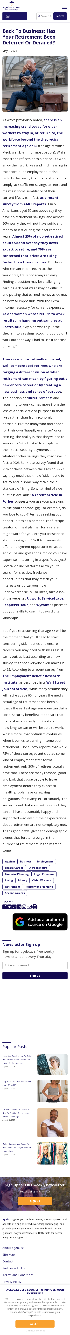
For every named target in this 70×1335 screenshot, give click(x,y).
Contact (8, 1261)
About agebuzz (13, 1248)
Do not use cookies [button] (35, 1330)
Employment (45, 861)
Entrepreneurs (37, 868)
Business (25, 861)
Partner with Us (13, 1268)
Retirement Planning (39, 886)
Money (22, 880)
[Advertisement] (26, 1008)
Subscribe (16, 16)
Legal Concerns (44, 874)
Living (9, 880)
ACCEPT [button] (35, 1324)
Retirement (12, 886)
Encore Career (14, 868)
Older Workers (41, 880)
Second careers (15, 893)
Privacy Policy (11, 1282)
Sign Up (35, 1201)
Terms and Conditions (18, 1275)
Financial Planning (17, 874)
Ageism (10, 861)
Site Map (8, 1254)
